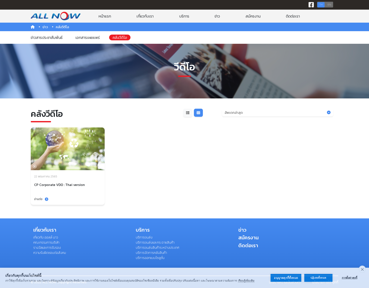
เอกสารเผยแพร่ (87, 37)
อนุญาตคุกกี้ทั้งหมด (286, 277)
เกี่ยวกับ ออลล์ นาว (45, 237)
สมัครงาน (253, 16)
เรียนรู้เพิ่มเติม (246, 280)
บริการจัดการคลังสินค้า (151, 252)
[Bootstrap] (56, 16)
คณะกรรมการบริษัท (46, 242)
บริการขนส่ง (144, 237)
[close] (362, 269)
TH (321, 4)
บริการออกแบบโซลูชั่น (150, 257)
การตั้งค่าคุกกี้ (349, 277)
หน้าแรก (104, 16)
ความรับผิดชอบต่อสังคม (49, 252)
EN (329, 4)
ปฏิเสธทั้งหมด (318, 277)
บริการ (184, 16)
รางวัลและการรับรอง (47, 247)
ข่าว (217, 16)
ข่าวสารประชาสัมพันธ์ (47, 37)
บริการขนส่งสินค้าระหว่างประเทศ (157, 247)
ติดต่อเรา (293, 16)
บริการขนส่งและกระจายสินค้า (155, 242)
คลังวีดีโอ (120, 37)
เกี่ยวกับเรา (145, 16)
